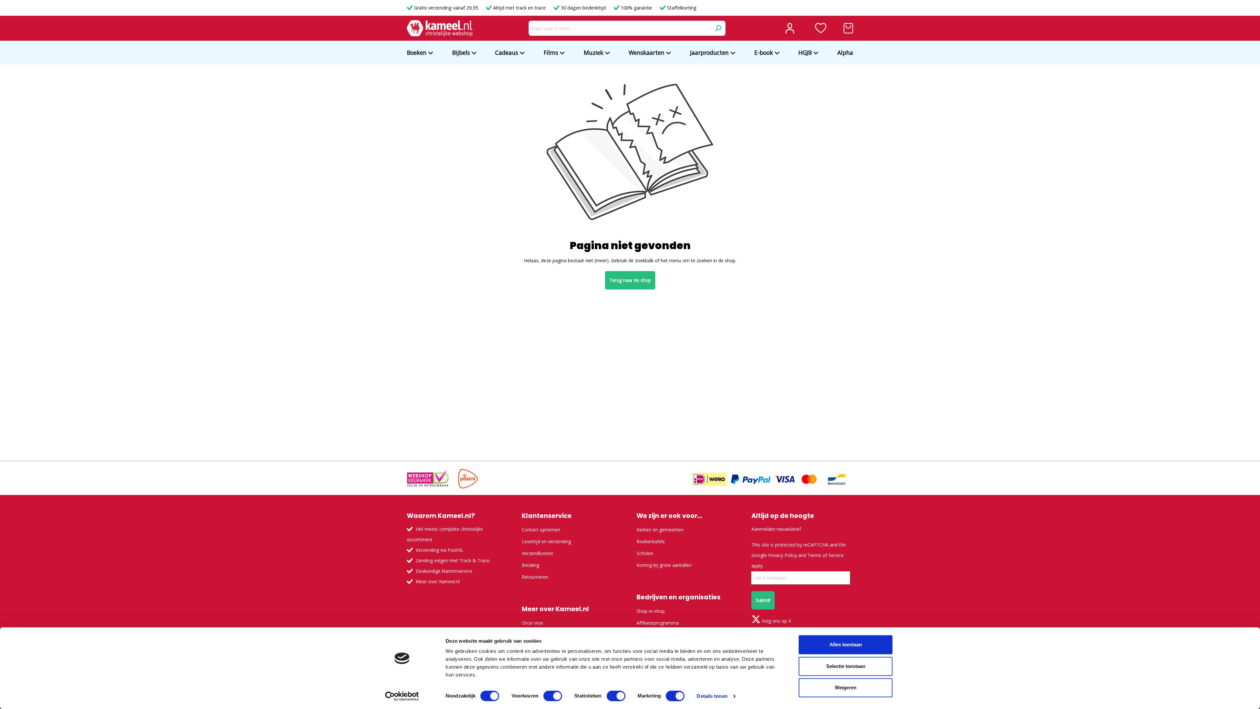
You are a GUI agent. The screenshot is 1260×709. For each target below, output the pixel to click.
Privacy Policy (782, 555)
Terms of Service (826, 555)
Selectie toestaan (845, 666)
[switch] (552, 696)
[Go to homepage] (439, 28)
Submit (763, 600)
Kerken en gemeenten (660, 529)
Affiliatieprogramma (658, 623)
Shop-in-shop (651, 611)
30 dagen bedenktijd (583, 8)
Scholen (645, 553)
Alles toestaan (846, 644)
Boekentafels (651, 541)
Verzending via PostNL (440, 550)
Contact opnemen (541, 529)
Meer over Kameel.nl (438, 581)
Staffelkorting (681, 8)
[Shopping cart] (848, 28)
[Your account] (790, 28)
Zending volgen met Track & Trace (453, 560)
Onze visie (532, 623)
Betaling (530, 565)
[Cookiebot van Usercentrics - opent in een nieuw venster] (402, 696)
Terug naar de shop (630, 280)
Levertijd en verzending (546, 541)
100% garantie (636, 8)
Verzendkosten (537, 553)
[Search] (717, 28)
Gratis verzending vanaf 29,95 (446, 8)
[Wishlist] (820, 28)
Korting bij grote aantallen (664, 565)
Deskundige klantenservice (444, 571)
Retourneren (535, 577)
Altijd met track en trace (519, 8)
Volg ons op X (776, 621)
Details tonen (712, 696)
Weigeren (845, 687)
